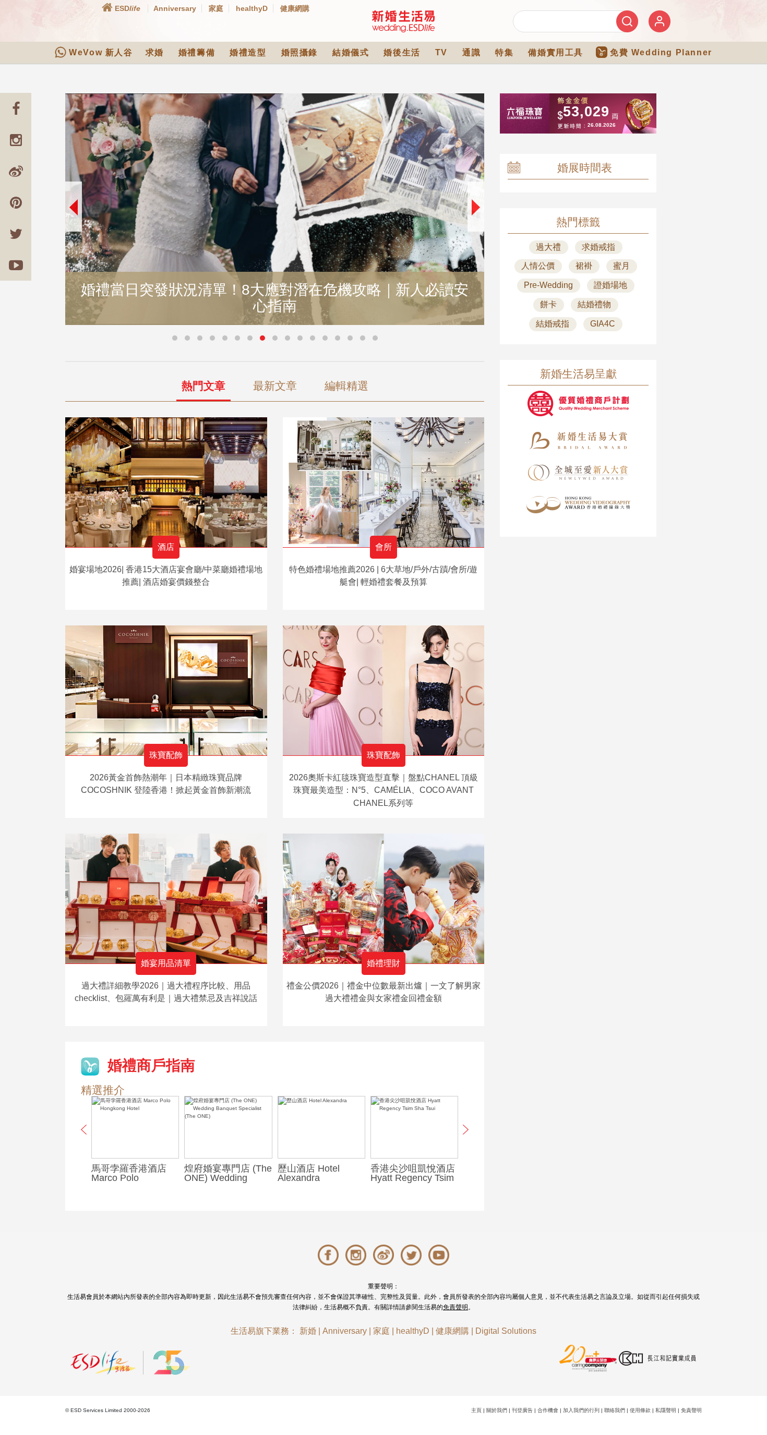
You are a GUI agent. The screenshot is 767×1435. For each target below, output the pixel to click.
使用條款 (640, 1410)
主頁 (476, 1410)
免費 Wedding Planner (661, 52)
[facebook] (15, 108)
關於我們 (496, 1410)
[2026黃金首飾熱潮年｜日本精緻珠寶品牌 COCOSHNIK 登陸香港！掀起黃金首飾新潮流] (166, 690)
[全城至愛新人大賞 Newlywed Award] (578, 472)
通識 (471, 52)
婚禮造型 (248, 52)
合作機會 (547, 1410)
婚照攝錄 (299, 52)
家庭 (216, 8)
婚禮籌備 (196, 52)
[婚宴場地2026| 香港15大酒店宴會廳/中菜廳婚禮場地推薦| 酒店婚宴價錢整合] (166, 482)
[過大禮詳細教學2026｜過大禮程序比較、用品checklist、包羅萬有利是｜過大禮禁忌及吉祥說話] (166, 898)
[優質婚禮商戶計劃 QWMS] (578, 403)
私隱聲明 (665, 1410)
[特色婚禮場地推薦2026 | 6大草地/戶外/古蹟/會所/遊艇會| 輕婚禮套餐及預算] (384, 482)
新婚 (307, 1331)
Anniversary (174, 8)
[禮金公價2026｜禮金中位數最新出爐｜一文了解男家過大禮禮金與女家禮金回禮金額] (384, 898)
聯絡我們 (614, 1410)
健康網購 (294, 8)
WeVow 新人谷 (101, 52)
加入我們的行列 (581, 1410)
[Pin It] (15, 202)
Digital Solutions (505, 1331)
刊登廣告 (522, 1410)
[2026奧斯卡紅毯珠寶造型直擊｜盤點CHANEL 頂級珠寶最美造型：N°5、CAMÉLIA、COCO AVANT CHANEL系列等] (384, 690)
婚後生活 (402, 52)
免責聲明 (455, 1307)
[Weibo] (15, 171)
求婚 (155, 52)
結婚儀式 (350, 52)
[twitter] (15, 233)
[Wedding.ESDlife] (403, 21)
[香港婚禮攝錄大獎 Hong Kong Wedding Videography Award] (578, 504)
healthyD (252, 8)
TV (441, 52)
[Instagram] (15, 139)
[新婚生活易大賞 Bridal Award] (578, 440)
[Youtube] (15, 265)
